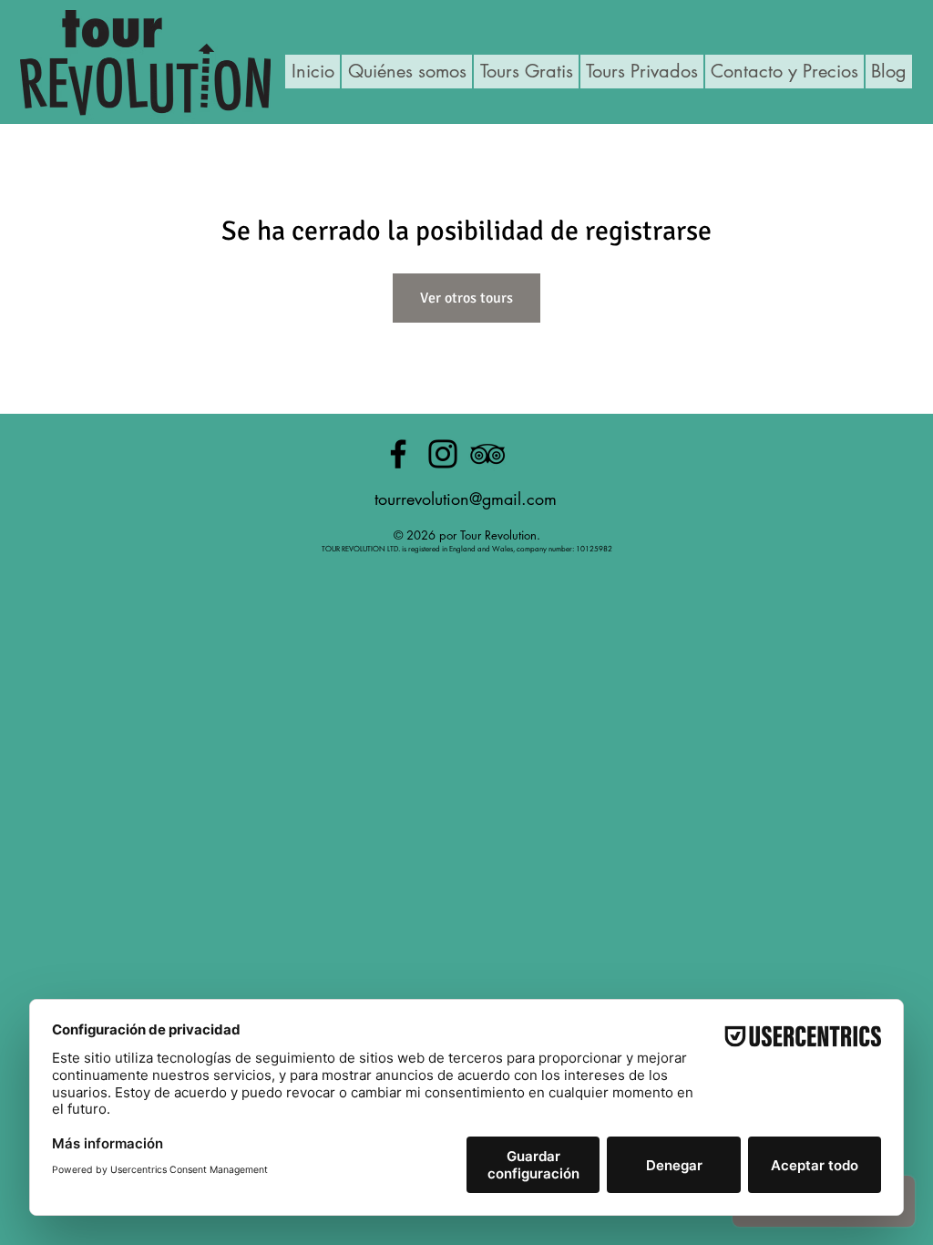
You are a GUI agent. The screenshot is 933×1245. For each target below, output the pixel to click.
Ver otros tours (466, 298)
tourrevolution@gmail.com (465, 498)
